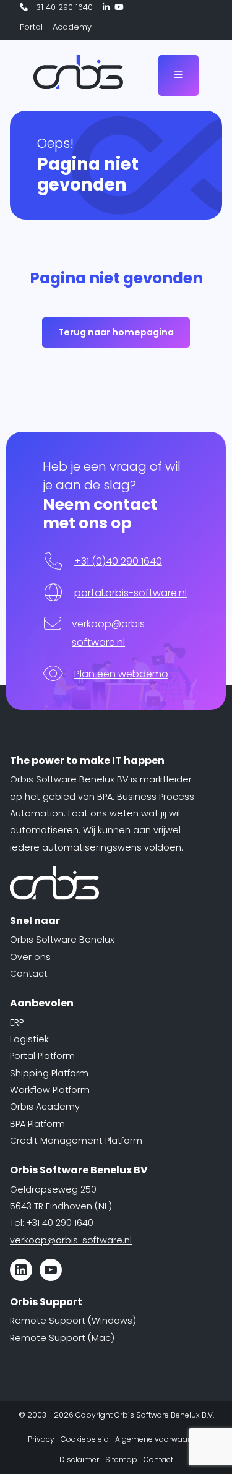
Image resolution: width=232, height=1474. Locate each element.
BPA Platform (37, 1124)
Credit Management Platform (76, 1140)
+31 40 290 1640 (60, 7)
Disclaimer (79, 1459)
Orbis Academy (45, 1106)
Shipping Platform (49, 1073)
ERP (17, 1022)
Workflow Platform (50, 1090)
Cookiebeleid (85, 1439)
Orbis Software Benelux (62, 939)
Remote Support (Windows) (73, 1320)
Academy (72, 27)
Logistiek (29, 1039)
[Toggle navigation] (178, 75)
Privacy (41, 1439)
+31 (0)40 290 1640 (118, 561)
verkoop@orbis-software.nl (71, 1240)
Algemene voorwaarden (159, 1439)
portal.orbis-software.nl (130, 593)
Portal (31, 27)
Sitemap (121, 1459)
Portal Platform (42, 1056)
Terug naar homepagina (116, 332)
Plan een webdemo (121, 674)
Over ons (30, 957)
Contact (29, 973)
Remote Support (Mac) (62, 1338)
